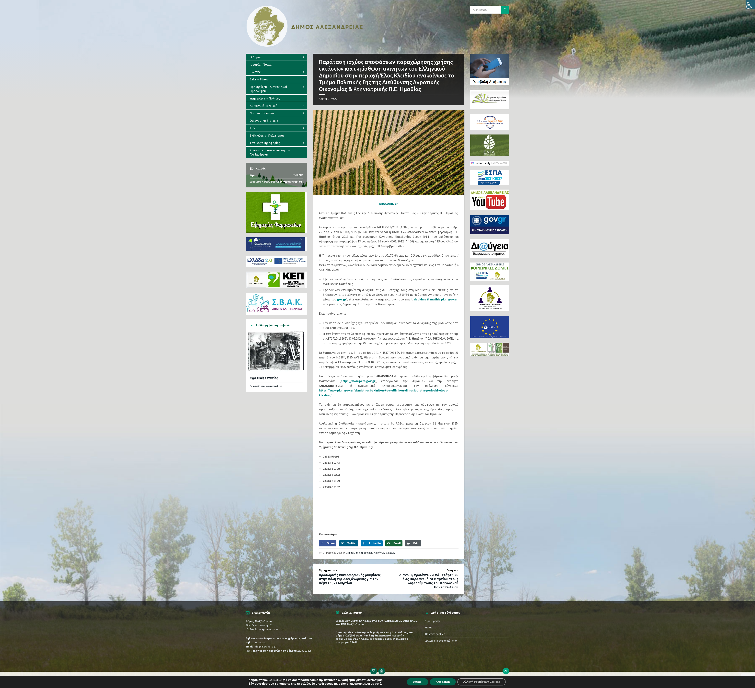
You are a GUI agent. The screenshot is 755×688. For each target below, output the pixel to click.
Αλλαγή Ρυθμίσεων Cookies (481, 682)
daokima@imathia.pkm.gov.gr (436, 299)
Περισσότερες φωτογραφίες (266, 385)
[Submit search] (505, 10)
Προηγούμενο (328, 570)
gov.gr (341, 299)
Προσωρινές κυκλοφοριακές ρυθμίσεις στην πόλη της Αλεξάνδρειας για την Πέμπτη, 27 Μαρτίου (350, 579)
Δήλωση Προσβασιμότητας (441, 640)
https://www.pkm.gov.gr (358, 381)
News (334, 98)
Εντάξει (417, 682)
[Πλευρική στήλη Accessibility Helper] (750, 4)
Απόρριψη (443, 682)
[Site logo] (305, 46)
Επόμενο (452, 570)
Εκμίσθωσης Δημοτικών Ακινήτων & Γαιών (370, 552)
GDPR (428, 627)
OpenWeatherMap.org (289, 181)
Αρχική (323, 98)
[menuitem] (276, 57)
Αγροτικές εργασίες (264, 378)
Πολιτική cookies (435, 634)
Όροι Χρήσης (432, 621)
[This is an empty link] (506, 671)
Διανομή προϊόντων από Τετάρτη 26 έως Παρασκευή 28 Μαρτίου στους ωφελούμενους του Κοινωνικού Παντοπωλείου (428, 581)
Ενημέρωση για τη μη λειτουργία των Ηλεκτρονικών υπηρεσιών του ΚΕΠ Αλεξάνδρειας (376, 622)
